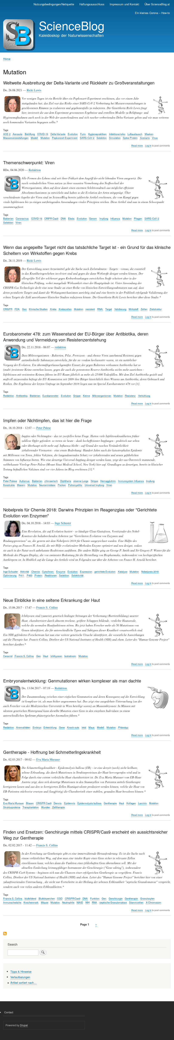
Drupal (24, 1025)
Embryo (37, 727)
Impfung (104, 218)
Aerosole (17, 134)
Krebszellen (65, 309)
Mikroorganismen (101, 395)
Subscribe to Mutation (5, 934)
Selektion (102, 137)
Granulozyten (147, 898)
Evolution (73, 134)
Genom (93, 218)
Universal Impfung (94, 485)
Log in (148, 145)
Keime (86, 395)
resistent (90, 309)
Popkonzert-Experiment (64, 137)
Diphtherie (65, 481)
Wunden (45, 807)
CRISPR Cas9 (43, 803)
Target (108, 309)
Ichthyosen (56, 656)
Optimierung (9, 575)
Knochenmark (31, 902)
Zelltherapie (58, 807)
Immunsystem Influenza (131, 481)
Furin (83, 134)
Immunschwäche (12, 902)
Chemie (35, 571)
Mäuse (44, 902)
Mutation (45, 137)
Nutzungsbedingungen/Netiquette (54, 4)
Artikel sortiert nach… (23, 983)
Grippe (76, 395)
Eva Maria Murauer (48, 759)
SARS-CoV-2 (87, 137)
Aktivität (24, 571)
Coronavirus (22, 218)
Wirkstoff (133, 309)
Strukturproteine (11, 807)
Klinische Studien (38, 309)
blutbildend (30, 898)
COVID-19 (42, 134)
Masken (149, 134)
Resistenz (130, 395)
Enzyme (60, 571)
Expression (86, 571)
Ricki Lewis (34, 90)
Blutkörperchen (47, 898)
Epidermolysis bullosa (89, 803)
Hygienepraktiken (97, 134)
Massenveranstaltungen (15, 137)
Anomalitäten (23, 727)
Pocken (62, 485)
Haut (45, 656)
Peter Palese (43, 428)
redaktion (60, 347)
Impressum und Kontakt (124, 4)
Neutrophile (68, 902)
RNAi (100, 309)
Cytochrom (48, 571)
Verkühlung (144, 395)
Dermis (58, 803)
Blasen (30, 803)
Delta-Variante (58, 134)
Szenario (145, 137)
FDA (17, 309)
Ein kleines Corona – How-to (152, 13)
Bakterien (8, 218)
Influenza (115, 218)
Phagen (138, 218)
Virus (155, 137)
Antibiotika (21, 395)
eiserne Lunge (80, 481)
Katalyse (122, 571)
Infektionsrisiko (117, 134)
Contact (8, 1012)
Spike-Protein (130, 137)
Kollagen (131, 803)
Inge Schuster (63, 523)
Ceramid (7, 656)
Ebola (71, 218)
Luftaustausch (135, 134)
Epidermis (69, 803)
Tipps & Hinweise (20, 972)
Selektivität (77, 575)
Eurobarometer (50, 395)
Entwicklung (50, 727)
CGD (59, 898)
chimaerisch (51, 481)
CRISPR (7, 309)
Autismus (24, 481)
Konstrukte (9, 485)
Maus (91, 727)
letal (84, 727)
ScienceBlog (71, 25)
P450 (29, 575)
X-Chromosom (153, 902)
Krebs (53, 309)
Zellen (144, 309)
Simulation (115, 137)
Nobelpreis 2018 (150, 571)
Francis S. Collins (47, 607)
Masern (21, 485)
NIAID (80, 902)
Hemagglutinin (108, 481)
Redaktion (35, 170)
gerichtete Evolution (104, 571)
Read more (137, 145)
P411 (21, 575)
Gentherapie (110, 803)
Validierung (120, 309)
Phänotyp (123, 727)
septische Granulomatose (113, 902)
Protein (38, 575)
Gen (24, 309)
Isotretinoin (70, 656)
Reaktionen (51, 575)
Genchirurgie (115, 898)
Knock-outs (73, 727)
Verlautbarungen (20, 977)
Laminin (142, 803)
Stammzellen (136, 902)
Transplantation (30, 807)
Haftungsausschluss (91, 4)
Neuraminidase (47, 485)
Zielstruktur (156, 309)
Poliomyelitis (75, 485)
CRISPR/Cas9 (72, 898)
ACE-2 (6, 134)
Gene (62, 727)
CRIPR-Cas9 (51, 218)
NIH (88, 902)
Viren (18, 222)
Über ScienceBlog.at (157, 4)
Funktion (94, 898)
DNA (63, 218)
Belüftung (30, 134)
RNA (94, 902)
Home (6, 59)
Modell (34, 137)
